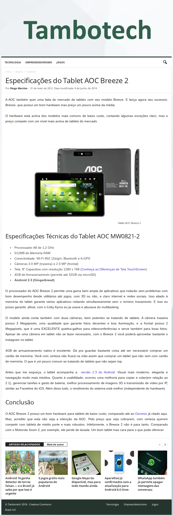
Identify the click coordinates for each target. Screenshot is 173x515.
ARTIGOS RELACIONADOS (24, 444)
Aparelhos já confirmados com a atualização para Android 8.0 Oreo (118, 484)
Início (8, 71)
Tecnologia (13, 62)
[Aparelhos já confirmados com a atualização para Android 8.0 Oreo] (119, 463)
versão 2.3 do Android (98, 372)
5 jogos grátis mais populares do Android (51, 482)
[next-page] (165, 444)
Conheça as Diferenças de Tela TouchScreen (114, 269)
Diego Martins (18, 88)
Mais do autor (55, 444)
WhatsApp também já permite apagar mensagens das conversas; (151, 484)
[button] (165, 62)
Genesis (141, 413)
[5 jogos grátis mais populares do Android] (53, 463)
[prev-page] (159, 444)
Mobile (19, 71)
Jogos (61, 62)
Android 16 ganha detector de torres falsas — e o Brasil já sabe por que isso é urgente (19, 485)
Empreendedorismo (38, 62)
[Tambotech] (86, 28)
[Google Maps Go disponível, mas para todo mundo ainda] (86, 463)
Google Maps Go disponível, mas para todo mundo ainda (86, 482)
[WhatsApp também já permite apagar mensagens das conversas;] (152, 463)
